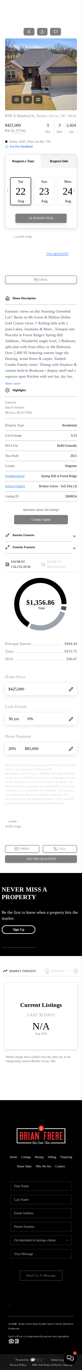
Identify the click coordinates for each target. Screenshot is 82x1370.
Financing (66, 1157)
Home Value (24, 1166)
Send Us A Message (41, 1275)
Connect (60, 1166)
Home (13, 1157)
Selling (52, 1157)
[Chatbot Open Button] (70, 1358)
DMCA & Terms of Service (47, 1364)
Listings (26, 1157)
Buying (39, 1157)
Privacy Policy (18, 1364)
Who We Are (43, 1166)
